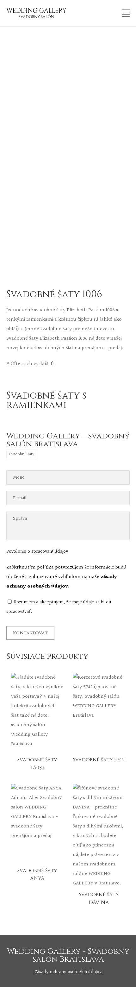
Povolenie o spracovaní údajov (37, 551)
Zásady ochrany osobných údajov (68, 972)
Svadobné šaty (21, 454)
